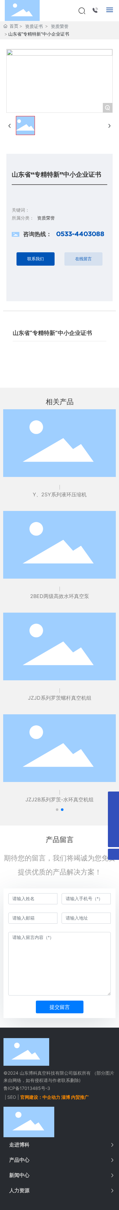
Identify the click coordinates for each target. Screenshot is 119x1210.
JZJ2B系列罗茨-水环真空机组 (59, 799)
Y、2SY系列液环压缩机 (60, 494)
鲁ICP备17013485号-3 (26, 1088)
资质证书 (34, 26)
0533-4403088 (80, 233)
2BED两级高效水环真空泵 (59, 596)
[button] (57, 809)
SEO (11, 1097)
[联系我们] (95, 10)
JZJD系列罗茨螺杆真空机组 (59, 698)
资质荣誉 (60, 26)
